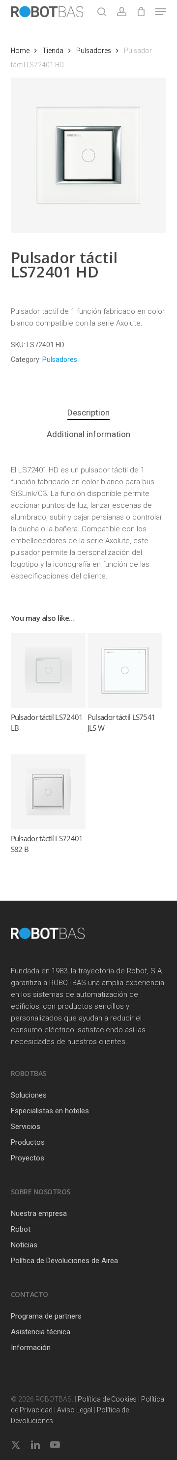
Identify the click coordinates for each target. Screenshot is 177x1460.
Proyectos (27, 1158)
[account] (121, 12)
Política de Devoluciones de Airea (64, 1260)
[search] (101, 12)
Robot (20, 1229)
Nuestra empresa (39, 1213)
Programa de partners (46, 1316)
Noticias (24, 1244)
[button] (160, 12)
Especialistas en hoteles (50, 1110)
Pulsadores (93, 51)
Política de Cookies (107, 1399)
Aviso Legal (74, 1410)
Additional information (88, 434)
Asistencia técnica (40, 1331)
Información (31, 1347)
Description (88, 412)
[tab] (88, 413)
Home (20, 51)
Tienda (52, 51)
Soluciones (29, 1095)
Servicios (25, 1126)
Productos (28, 1142)
